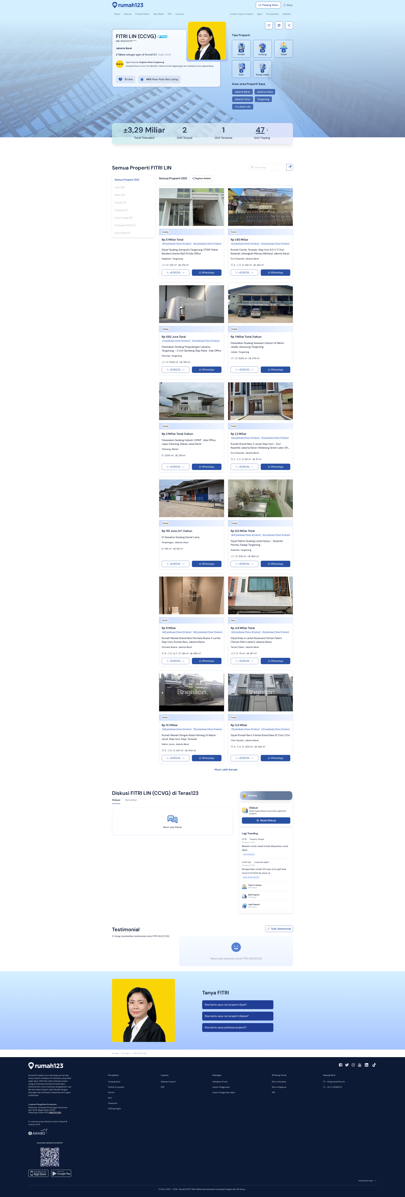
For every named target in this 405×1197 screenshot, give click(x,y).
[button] (269, 25)
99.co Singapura (279, 1087)
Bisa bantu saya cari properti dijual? (226, 1004)
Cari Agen (126, 1053)
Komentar (131, 800)
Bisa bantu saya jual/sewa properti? (225, 1027)
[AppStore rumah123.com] (38, 1173)
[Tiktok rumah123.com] (374, 1064)
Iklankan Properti (168, 1081)
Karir (110, 1098)
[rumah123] (45, 1066)
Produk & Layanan (116, 1087)
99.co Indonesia (279, 1081)
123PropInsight (114, 1108)
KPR (162, 1087)
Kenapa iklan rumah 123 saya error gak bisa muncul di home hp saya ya (264, 871)
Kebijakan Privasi (219, 1081)
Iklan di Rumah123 (251, 877)
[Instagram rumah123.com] (353, 1065)
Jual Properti (248, 854)
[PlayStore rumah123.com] (61, 1173)
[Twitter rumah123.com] (347, 1065)
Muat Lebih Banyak (226, 769)
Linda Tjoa (246, 862)
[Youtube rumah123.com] (359, 1065)
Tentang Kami (114, 1081)
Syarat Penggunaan (221, 1087)
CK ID (244, 839)
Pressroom (112, 1103)
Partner (111, 1092)
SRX (273, 1092)
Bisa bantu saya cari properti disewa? (227, 1016)
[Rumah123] (127, 5)
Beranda (115, 1053)
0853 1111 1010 (55, 1112)
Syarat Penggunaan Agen (223, 1092)
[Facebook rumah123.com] (341, 1065)
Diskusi (116, 800)
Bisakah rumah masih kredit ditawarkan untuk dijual (265, 848)
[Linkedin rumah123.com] (366, 1064)
